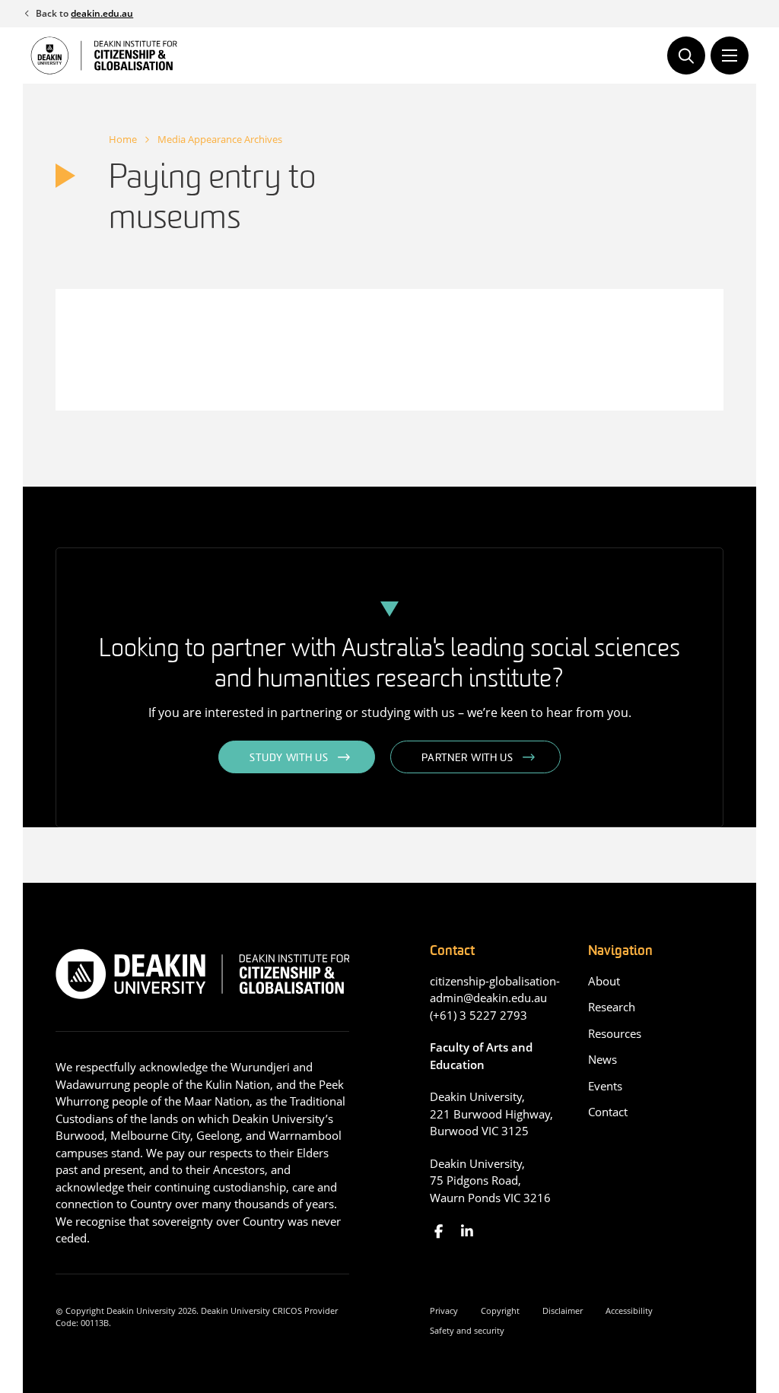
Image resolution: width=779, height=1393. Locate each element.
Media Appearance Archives (219, 139)
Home (123, 139)
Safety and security (467, 1330)
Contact (608, 1111)
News (602, 1059)
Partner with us (467, 758)
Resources (614, 1033)
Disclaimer (562, 1310)
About (604, 980)
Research (611, 1006)
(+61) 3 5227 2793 (478, 1015)
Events (605, 1085)
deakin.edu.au (102, 13)
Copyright (500, 1310)
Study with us (289, 758)
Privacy (444, 1310)
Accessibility (629, 1310)
